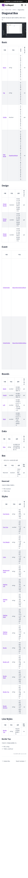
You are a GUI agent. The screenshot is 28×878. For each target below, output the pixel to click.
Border (5, 648)
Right (4, 419)
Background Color (6, 571)
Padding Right (5, 616)
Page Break (4, 155)
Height (5, 395)
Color (4, 557)
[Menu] (25, 5)
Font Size (5, 527)
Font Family (6, 514)
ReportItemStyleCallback (19, 287)
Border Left (6, 662)
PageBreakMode (13, 155)
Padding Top (5, 600)
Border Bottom (5, 707)
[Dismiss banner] (26, 1)
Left (4, 405)
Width (4, 389)
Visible (5, 117)
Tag (4, 93)
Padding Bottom (5, 633)
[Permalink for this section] (8, 42)
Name (4, 67)
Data (4, 447)
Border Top (6, 692)
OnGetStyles (6, 287)
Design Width (5, 220)
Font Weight (6, 542)
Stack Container (20, 761)
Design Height (5, 234)
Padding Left (5, 585)
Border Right (5, 677)
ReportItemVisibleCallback (19, 343)
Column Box (6, 761)
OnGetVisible (6, 343)
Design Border (5, 205)
